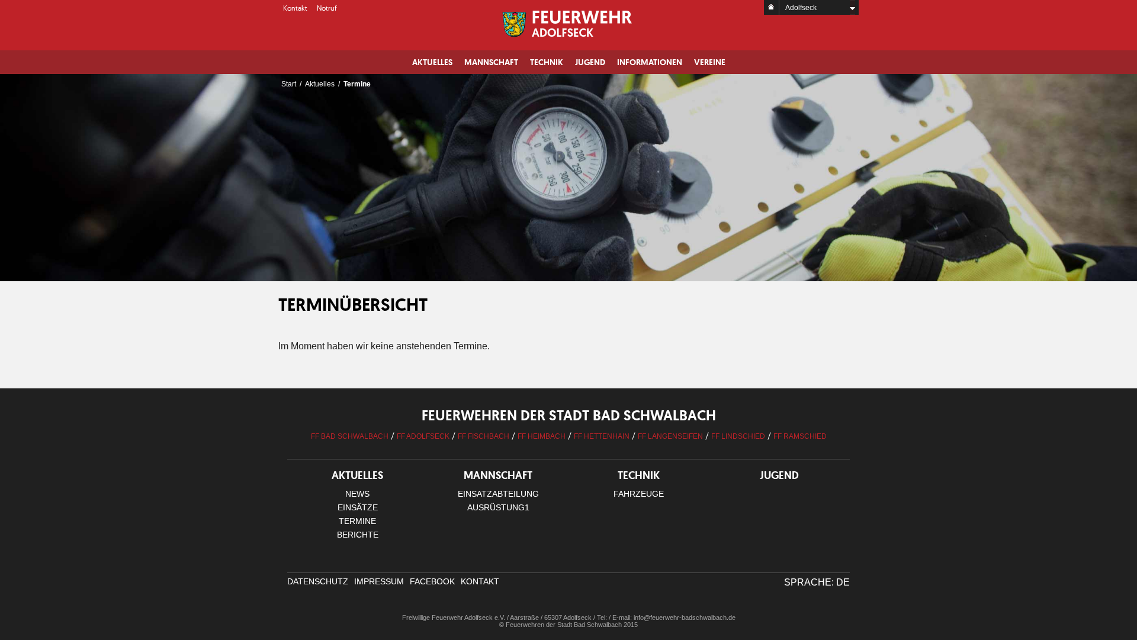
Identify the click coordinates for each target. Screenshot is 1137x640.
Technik (546, 62)
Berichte (357, 534)
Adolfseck (801, 8)
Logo (568, 23)
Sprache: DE (817, 582)
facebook (432, 581)
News (357, 494)
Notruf (327, 8)
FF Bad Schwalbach (349, 436)
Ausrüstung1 (498, 507)
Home (771, 7)
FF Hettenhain (601, 436)
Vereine (709, 62)
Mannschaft (491, 62)
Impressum (379, 581)
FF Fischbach (483, 436)
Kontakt (295, 8)
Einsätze (358, 507)
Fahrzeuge (639, 494)
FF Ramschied (800, 436)
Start (288, 84)
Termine (357, 521)
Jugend (590, 62)
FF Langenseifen (670, 436)
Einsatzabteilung (498, 494)
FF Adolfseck (423, 436)
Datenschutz (317, 581)
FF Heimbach (542, 436)
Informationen (649, 62)
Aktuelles (432, 62)
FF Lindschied (738, 436)
